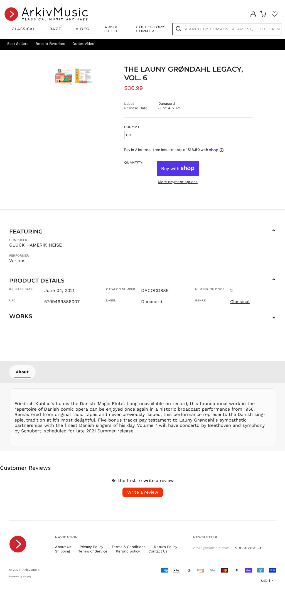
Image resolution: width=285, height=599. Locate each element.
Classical (24, 28)
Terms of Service (92, 551)
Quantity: (134, 162)
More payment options (178, 182)
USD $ (266, 581)
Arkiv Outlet (113, 29)
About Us (63, 547)
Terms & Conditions (129, 547)
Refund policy (128, 551)
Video (83, 28)
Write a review (142, 492)
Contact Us (158, 551)
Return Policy (165, 547)
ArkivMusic (31, 570)
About (22, 371)
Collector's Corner (151, 29)
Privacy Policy (91, 547)
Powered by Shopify (20, 576)
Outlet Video (83, 44)
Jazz (55, 28)
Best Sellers (17, 44)
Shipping (62, 551)
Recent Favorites (50, 44)
